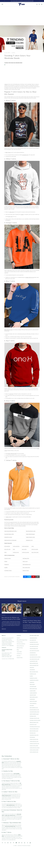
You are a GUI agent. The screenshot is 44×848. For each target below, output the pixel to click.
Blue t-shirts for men (8, 329)
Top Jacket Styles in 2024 (9, 534)
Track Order (19, 651)
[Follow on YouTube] (16, 842)
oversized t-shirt (25, 154)
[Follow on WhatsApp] (24, 842)
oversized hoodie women (34, 711)
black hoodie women (34, 697)
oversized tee (32, 669)
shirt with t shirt (7, 549)
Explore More (19, 657)
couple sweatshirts (33, 692)
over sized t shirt (33, 639)
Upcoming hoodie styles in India (10, 531)
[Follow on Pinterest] (13, 842)
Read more (4, 628)
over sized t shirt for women (35, 656)
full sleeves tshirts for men (35, 726)
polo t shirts (24, 549)
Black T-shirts (7, 152)
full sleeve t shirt (33, 716)
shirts (5, 552)
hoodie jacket (32, 699)
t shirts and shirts (16, 546)
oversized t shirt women (34, 644)
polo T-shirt (10, 216)
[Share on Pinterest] (33, 577)
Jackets (5, 561)
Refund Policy (20, 647)
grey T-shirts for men (12, 453)
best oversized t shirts (34, 671)
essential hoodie (33, 694)
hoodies (31, 675)
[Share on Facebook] (25, 577)
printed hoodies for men (34, 709)
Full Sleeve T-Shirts (8, 570)
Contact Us (19, 653)
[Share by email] (38, 577)
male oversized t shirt (34, 648)
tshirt (14, 549)
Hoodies (5, 567)
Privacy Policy (20, 641)
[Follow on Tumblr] (27, 842)
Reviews (18, 655)
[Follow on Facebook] (2, 842)
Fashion (13, 52)
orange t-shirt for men (30, 277)
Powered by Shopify (26, 845)
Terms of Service (20, 645)
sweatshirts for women (34, 680)
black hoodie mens (33, 688)
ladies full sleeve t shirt (34, 722)
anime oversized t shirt (34, 665)
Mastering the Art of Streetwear (10, 540)
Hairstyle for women (8, 537)
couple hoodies (32, 690)
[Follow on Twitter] (5, 842)
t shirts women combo (34, 749)
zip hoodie (32, 705)
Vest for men (25, 561)
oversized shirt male (33, 661)
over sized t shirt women (34, 650)
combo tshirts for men (34, 741)
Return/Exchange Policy (22, 639)
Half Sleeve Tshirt (26, 558)
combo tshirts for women (34, 747)
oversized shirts (33, 652)
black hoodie (32, 684)
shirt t (33, 546)
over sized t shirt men (34, 646)
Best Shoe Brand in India (30, 531)
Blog (18, 649)
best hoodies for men (34, 707)
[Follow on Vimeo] (19, 842)
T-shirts (5, 84)
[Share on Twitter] (29, 577)
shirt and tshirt (7, 546)
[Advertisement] (22, 16)
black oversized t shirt (34, 663)
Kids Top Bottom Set (27, 564)
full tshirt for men (33, 724)
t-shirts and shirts (25, 546)
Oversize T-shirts (7, 558)
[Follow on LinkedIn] (21, 842)
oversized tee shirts (33, 637)
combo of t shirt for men (34, 743)
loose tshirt (32, 667)
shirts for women (35, 549)
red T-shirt (11, 393)
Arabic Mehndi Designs (30, 534)
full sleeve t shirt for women (35, 720)
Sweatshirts (6, 564)
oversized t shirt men (34, 642)
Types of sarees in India (30, 537)
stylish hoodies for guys (34, 713)
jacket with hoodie (33, 701)
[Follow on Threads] (10, 842)
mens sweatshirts (33, 703)
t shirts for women (25, 552)
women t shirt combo (34, 745)
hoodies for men (33, 673)
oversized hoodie (33, 686)
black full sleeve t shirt (34, 730)
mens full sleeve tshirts (34, 728)
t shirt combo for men (34, 751)
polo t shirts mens (35, 552)
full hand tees (32, 737)
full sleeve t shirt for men (34, 718)
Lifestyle (3, 615)
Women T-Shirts (26, 570)
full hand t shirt (33, 732)
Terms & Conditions (21, 643)
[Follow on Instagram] (7, 842)
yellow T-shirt (8, 516)
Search (18, 637)
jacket (22, 214)
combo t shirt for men (34, 739)
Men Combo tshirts (26, 567)
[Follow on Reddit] (30, 842)
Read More (11, 645)
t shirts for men (16, 552)
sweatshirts (32, 682)
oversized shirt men (33, 654)
